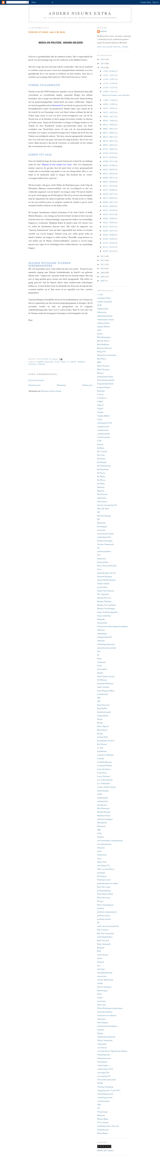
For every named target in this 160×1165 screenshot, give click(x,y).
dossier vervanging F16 (107, 505)
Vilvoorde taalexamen (106, 1079)
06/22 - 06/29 (109, 169)
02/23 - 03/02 (109, 222)
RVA (99, 951)
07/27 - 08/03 (109, 149)
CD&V (100, 401)
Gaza (57, 362)
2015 (102, 63)
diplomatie (101, 497)
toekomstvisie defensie (107, 1015)
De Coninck (102, 451)
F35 (98, 554)
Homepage (61, 385)
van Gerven (102, 1047)
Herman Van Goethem (106, 605)
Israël (73, 362)
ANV (99, 330)
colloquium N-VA (104, 422)
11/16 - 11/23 (109, 87)
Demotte (100, 490)
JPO (98, 697)
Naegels (100, 836)
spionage (101, 968)
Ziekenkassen (103, 1129)
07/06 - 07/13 (109, 161)
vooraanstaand (103, 1101)
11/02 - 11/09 (109, 100)
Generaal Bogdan (104, 576)
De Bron (100, 447)
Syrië (99, 993)
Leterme (100, 758)
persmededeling (104, 890)
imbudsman (102, 633)
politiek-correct (103, 915)
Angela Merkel (103, 326)
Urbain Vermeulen (104, 1040)
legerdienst (102, 751)
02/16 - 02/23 (109, 226)
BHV (99, 362)
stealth (100, 983)
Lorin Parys (102, 772)
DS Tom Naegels (104, 515)
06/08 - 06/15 (109, 177)
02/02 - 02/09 (109, 234)
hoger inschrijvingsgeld (107, 612)
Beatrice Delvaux (104, 348)
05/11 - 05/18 (109, 185)
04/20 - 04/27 (109, 193)
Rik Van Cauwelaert (105, 933)
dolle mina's (102, 501)
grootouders (102, 587)
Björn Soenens (103, 369)
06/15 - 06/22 (109, 173)
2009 (102, 272)
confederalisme (103, 433)
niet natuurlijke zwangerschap (110, 840)
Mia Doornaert (103, 808)
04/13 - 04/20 (109, 198)
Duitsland (101, 522)
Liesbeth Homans (104, 762)
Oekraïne (101, 847)
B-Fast (100, 333)
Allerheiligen (102, 308)
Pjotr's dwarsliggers (105, 904)
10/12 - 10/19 (109, 112)
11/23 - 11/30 (109, 83)
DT (98, 519)
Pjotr (103, 31)
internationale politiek (106, 647)
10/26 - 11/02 (109, 104)
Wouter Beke (102, 1118)
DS (98, 512)
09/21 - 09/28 (109, 124)
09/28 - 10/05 (109, 120)
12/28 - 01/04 (109, 71)
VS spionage (102, 1111)
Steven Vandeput (104, 986)
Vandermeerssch (104, 1058)
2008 (102, 276)
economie (101, 530)
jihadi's (100, 672)
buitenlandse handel (105, 380)
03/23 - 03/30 (109, 210)
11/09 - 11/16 (109, 91)
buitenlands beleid (105, 376)
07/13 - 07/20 (109, 157)
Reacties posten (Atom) (51, 391)
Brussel (100, 372)
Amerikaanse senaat (105, 319)
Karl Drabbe (102, 708)
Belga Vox (101, 351)
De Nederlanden (104, 465)
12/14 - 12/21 (109, 75)
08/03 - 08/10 (109, 145)
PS (98, 922)
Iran (63, 362)
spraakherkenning (104, 972)
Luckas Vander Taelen (106, 787)
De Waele (101, 476)
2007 (102, 280)
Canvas (100, 394)
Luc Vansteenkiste (105, 779)
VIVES (100, 1083)
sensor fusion (102, 954)
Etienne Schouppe (105, 540)
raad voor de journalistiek (108, 926)
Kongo (100, 733)
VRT (99, 1104)
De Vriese (101, 472)
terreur (100, 997)
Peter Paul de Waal (105, 893)
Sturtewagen (102, 990)
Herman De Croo (104, 597)
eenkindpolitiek (104, 537)
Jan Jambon (102, 669)
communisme (102, 430)
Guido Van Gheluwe (105, 590)
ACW (99, 305)
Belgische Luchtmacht (106, 355)
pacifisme (101, 872)
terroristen (101, 1001)
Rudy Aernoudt (103, 944)
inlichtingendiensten (106, 644)
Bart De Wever (103, 340)
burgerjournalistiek (105, 383)
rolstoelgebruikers (104, 936)
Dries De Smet (103, 508)
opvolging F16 (103, 865)
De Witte (101, 483)
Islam (99, 658)
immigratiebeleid (104, 637)
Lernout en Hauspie (105, 754)
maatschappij (102, 790)
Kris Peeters (102, 744)
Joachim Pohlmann (105, 683)
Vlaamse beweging (105, 1086)
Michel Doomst (103, 811)
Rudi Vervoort (103, 940)
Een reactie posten (36, 380)
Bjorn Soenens (103, 365)
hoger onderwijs (104, 615)
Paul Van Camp (103, 886)
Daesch (100, 444)
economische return (105, 533)
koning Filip (102, 736)
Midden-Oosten (103, 815)
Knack (100, 719)
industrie (101, 640)
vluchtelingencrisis (105, 1093)
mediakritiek (102, 797)
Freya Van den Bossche (107, 565)
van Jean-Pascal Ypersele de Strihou (112, 1051)
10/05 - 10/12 (109, 116)
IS (68, 362)
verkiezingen (102, 1065)
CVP (99, 440)
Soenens (100, 961)
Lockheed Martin (104, 765)
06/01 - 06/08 (109, 181)
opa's (99, 858)
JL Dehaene (102, 679)
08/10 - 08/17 (109, 140)
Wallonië (101, 1115)
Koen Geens (102, 729)
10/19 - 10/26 (109, 108)
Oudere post (87, 385)
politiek (100, 908)
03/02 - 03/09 (109, 218)
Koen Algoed (102, 726)
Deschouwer (102, 494)
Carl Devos (102, 397)
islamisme (101, 662)
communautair (103, 426)
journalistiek (102, 694)
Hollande (101, 619)
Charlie (100, 412)
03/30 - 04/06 (109, 206)
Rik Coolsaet (102, 929)
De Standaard (102, 469)
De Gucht (101, 458)
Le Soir (100, 747)
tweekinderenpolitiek (106, 1036)
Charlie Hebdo (103, 415)
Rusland (100, 947)
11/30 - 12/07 (109, 79)
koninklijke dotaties (105, 740)
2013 (102, 256)
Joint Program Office (105, 690)
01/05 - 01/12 (109, 251)
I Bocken (101, 629)
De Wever (101, 479)
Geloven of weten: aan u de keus (116, 95)
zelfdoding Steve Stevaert (108, 1126)
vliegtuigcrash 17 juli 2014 (108, 1090)
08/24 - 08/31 (109, 136)
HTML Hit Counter (105, 1150)
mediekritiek (102, 801)
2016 (102, 59)
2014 (102, 67)
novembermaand (104, 844)
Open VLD (101, 861)
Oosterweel (102, 854)
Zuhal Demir (102, 1133)
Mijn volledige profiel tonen (112, 47)
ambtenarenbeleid (104, 315)
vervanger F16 (103, 1072)
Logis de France (104, 769)
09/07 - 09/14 (109, 128)
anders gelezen (45, 362)
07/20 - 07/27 (109, 153)
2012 (102, 260)
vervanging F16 (104, 1076)
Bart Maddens (103, 344)
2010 (102, 268)
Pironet (100, 901)
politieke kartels (104, 919)
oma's (99, 851)
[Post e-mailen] (61, 359)
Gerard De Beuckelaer (106, 579)
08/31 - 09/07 (109, 132)
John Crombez (103, 687)
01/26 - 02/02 (109, 238)
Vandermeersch (103, 1054)
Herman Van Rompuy (106, 608)
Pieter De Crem (103, 897)
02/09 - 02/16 (109, 230)
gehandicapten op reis (106, 572)
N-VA (99, 833)
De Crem (101, 455)
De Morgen (102, 462)
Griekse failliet (103, 583)
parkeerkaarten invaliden (107, 883)
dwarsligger (102, 526)
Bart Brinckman (104, 337)
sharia (99, 958)
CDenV (100, 408)
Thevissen (101, 1004)
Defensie (101, 487)
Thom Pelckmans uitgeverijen (109, 1008)
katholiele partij (104, 712)
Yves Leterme (103, 1122)
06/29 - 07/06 (109, 165)
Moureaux (101, 826)
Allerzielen (102, 312)
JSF (98, 701)
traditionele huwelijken (107, 1026)
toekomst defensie (104, 1011)
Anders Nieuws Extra (80, 13)
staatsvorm (101, 976)
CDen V (100, 405)
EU (98, 547)
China (99, 419)
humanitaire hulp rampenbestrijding (112, 626)
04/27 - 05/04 (109, 189)
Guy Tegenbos (103, 594)
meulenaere (102, 804)
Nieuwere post (34, 385)
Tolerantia (101, 1019)
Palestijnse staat (104, 879)
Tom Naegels (102, 1022)
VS (98, 1108)
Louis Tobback (103, 776)
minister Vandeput (105, 819)
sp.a (98, 965)
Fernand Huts (102, 562)
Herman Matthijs (104, 601)
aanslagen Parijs (104, 298)
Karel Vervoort (103, 704)
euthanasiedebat (104, 551)
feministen (101, 558)
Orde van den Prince (105, 869)
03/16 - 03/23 (109, 214)
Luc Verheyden (103, 783)
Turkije (41, 364)
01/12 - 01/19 (109, 247)
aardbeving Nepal (104, 301)
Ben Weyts (101, 358)
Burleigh (101, 390)
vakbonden (102, 1043)
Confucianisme (103, 437)
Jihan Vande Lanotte (106, 676)
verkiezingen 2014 (105, 1068)
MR (98, 829)
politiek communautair (107, 911)
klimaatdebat (102, 715)
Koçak (100, 722)
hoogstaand (102, 622)
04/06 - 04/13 (109, 202)
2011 (102, 264)
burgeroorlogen (103, 387)
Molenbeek (102, 822)
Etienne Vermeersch (105, 544)
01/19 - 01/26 (109, 242)
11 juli (100, 294)
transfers (100, 1029)
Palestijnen (102, 876)
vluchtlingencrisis (104, 1097)
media (99, 794)
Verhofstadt (102, 1061)
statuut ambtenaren (105, 979)
